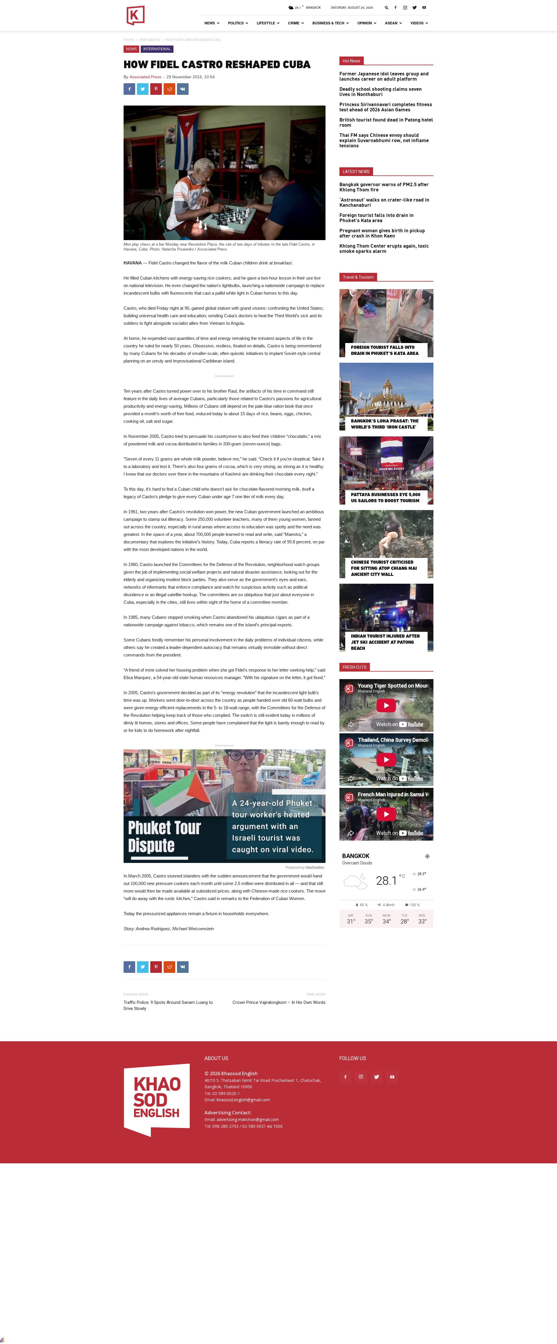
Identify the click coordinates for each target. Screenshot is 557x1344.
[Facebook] (395, 7)
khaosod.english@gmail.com (243, 1099)
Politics (236, 23)
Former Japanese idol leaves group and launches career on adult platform (384, 76)
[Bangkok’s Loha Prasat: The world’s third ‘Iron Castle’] (386, 397)
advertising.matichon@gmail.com (248, 1119)
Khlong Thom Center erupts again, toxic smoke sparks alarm (384, 249)
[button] (386, 7)
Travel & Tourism (358, 277)
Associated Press (145, 77)
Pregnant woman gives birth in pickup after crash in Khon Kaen (382, 233)
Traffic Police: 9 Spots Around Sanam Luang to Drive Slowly (168, 1005)
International (149, 39)
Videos (417, 23)
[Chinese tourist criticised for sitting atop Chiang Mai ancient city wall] (386, 544)
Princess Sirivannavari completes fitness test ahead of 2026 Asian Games (385, 107)
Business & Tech (328, 23)
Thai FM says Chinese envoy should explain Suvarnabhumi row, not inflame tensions (384, 140)
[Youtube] (424, 7)
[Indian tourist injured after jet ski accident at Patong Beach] (386, 618)
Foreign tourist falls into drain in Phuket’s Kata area (376, 218)
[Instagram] (405, 7)
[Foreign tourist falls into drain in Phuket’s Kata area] (386, 323)
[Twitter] (414, 7)
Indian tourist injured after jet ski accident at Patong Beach (385, 642)
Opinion (364, 23)
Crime (293, 23)
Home (129, 39)
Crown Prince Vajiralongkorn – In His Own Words (279, 1002)
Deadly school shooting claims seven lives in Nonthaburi (380, 92)
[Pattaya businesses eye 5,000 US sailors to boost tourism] (386, 470)
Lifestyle (266, 23)
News (210, 23)
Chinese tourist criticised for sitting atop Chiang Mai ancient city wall (384, 568)
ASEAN (391, 23)
